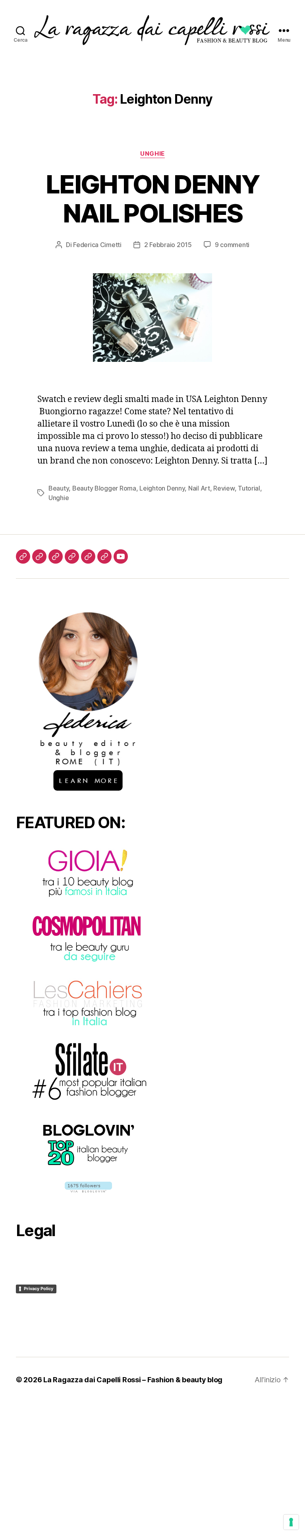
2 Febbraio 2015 (168, 245)
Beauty (58, 488)
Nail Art (199, 488)
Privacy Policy (38, 1288)
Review (223, 488)
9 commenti (232, 245)
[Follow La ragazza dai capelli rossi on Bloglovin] (88, 1187)
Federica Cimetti (97, 245)
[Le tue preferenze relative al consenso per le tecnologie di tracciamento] (291, 1522)
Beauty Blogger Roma (104, 488)
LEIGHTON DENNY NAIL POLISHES (152, 198)
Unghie (152, 153)
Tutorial (249, 488)
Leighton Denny (162, 488)
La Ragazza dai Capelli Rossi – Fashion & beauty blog (132, 1380)
